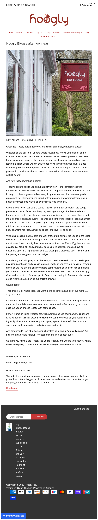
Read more (12, 388)
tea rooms (21, 382)
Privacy (20, 450)
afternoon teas (22, 376)
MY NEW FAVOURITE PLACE (27, 140)
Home (19, 435)
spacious (45, 379)
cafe (53, 376)
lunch (36, 379)
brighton (46, 376)
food (85, 376)
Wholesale (21, 443)
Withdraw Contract (13, 515)
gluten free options (15, 379)
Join (18, 5)
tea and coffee (58, 379)
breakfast (35, 376)
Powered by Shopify (43, 488)
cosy (66, 376)
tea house (72, 379)
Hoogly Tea (30, 485)
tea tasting (33, 382)
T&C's (19, 446)
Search (19, 431)
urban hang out (47, 382)
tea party (10, 382)
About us (20, 439)
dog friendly (76, 376)
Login (9, 5)
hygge (29, 379)
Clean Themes (24, 488)
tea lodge (83, 379)
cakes (60, 376)
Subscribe (21, 461)
